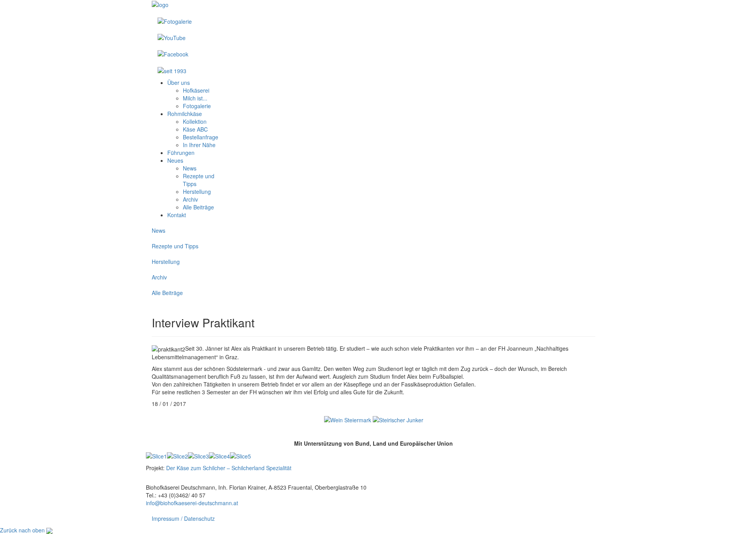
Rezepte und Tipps (175, 246)
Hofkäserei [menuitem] (196, 90)
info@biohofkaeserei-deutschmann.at (192, 503)
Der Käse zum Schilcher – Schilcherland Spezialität (228, 468)
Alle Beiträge (167, 293)
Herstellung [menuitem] (197, 191)
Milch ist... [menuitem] (195, 98)
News (158, 230)
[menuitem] (178, 82)
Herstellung (166, 261)
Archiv (159, 277)
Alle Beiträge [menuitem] (198, 207)
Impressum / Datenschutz (183, 518)
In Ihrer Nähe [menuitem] (199, 145)
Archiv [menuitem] (190, 199)
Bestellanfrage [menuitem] (200, 137)
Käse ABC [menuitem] (195, 129)
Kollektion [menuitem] (195, 121)
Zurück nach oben (22, 530)
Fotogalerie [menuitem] (197, 106)
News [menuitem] (189, 168)
